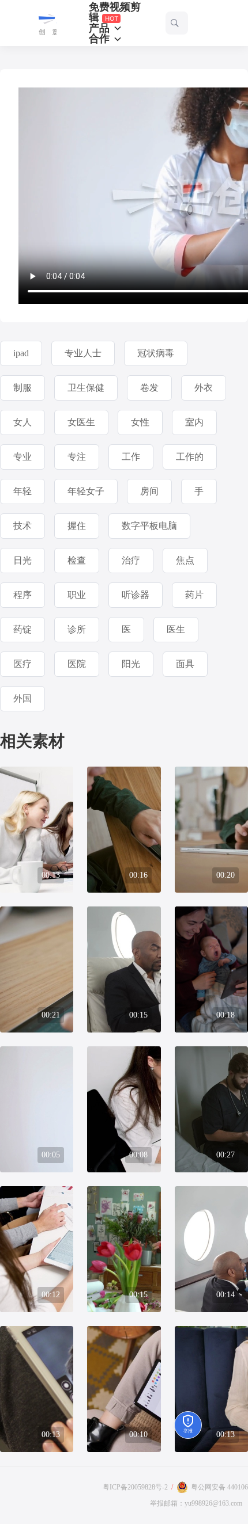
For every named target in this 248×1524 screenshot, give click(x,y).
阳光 (131, 664)
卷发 (149, 388)
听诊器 (135, 595)
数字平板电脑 (149, 526)
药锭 (22, 629)
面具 (185, 664)
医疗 (22, 664)
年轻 (22, 491)
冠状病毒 (155, 353)
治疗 (131, 560)
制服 (22, 388)
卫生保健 (85, 388)
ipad (21, 353)
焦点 (185, 560)
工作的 (190, 457)
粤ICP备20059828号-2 (135, 1487)
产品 (100, 28)
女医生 (81, 422)
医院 (76, 664)
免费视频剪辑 (115, 12)
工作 (131, 457)
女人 (22, 422)
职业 (76, 595)
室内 (194, 422)
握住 (76, 526)
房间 (149, 491)
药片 (194, 595)
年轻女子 (85, 491)
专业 (22, 457)
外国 (22, 698)
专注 (76, 457)
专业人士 (83, 353)
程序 (22, 595)
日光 (22, 560)
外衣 (203, 388)
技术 (22, 526)
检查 (76, 560)
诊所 (76, 629)
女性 (140, 422)
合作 (100, 38)
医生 (176, 629)
